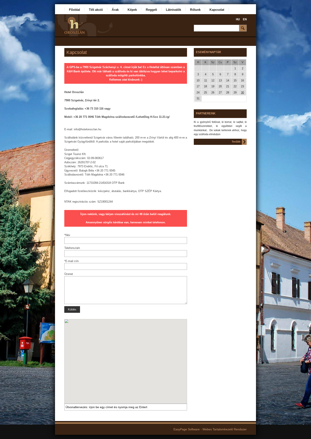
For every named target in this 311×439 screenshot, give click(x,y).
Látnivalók (173, 9)
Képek (132, 9)
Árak (115, 9)
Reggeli (151, 9)
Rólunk (195, 9)
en (245, 19)
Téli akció (96, 9)
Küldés (72, 309)
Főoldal (74, 9)
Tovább (236, 141)
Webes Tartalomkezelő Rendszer (224, 429)
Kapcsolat (216, 9)
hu (238, 19)
